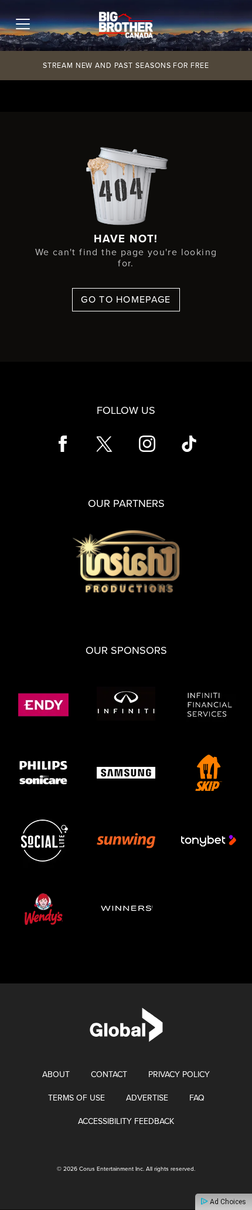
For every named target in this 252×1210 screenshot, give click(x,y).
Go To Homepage (126, 299)
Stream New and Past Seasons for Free (126, 65)
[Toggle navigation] (23, 24)
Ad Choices (227, 1202)
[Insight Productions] (126, 561)
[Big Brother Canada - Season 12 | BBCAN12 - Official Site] (126, 23)
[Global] (126, 1024)
